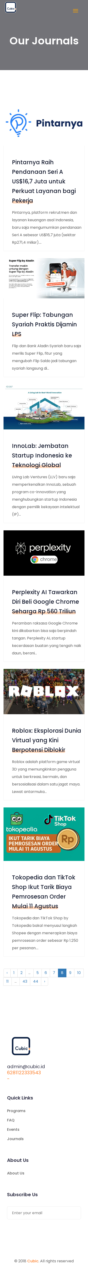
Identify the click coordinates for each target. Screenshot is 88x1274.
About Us (15, 1173)
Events (13, 1129)
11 (7, 981)
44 (35, 981)
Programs (16, 1110)
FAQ (11, 1120)
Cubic (32, 1261)
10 (79, 972)
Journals (15, 1139)
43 (25, 981)
